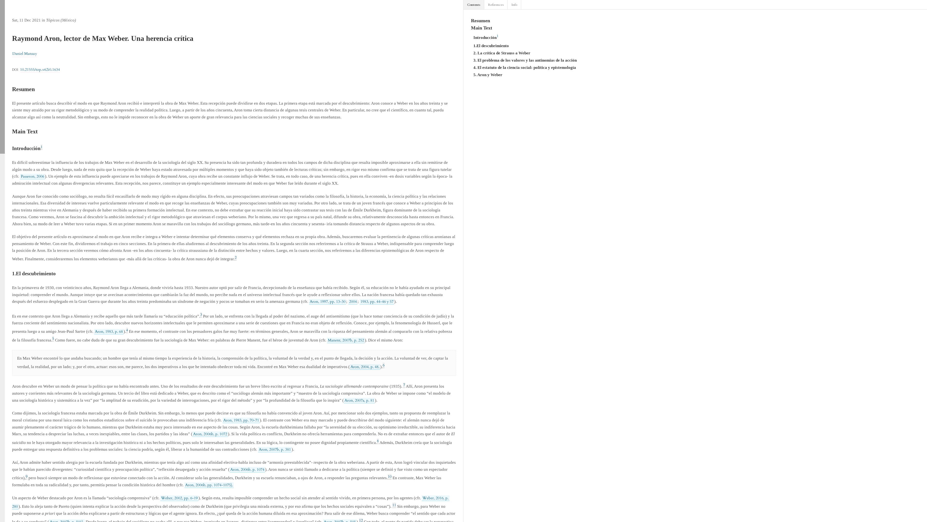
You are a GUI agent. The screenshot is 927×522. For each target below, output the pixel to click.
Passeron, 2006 (32, 176)
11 (394, 505)
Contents (473, 5)
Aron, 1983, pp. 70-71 (241, 420)
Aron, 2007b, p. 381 (275, 449)
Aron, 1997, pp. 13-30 (327, 301)
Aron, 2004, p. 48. (365, 367)
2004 (353, 301)
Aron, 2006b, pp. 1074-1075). (209, 485)
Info (514, 5)
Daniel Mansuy (24, 53)
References (496, 5)
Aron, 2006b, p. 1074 (247, 469)
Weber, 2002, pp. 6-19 (179, 498)
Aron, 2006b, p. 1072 (210, 434)
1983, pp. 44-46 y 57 (376, 301)
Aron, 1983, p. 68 (109, 331)
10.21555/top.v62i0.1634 (40, 69)
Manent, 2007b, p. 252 (346, 340)
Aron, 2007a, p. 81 (359, 400)
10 (390, 476)
